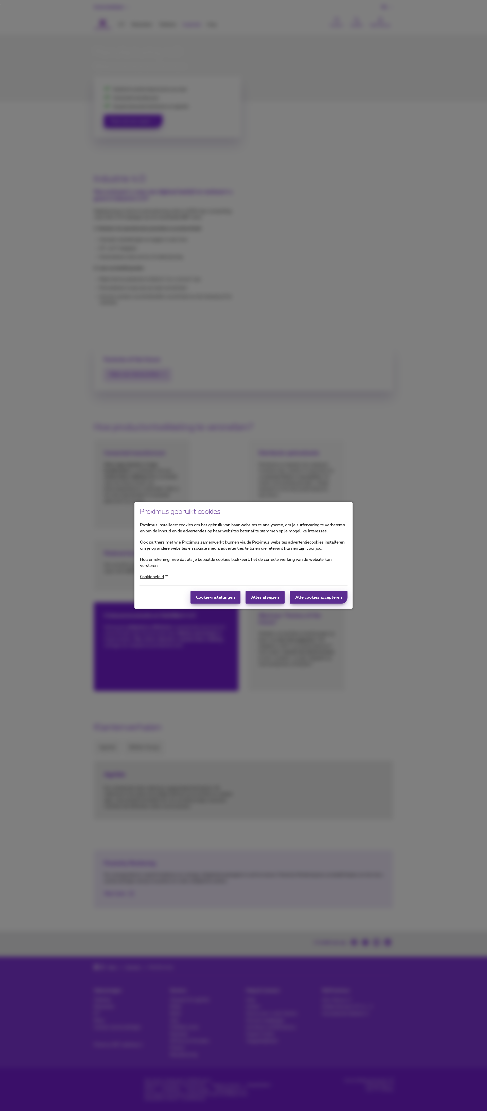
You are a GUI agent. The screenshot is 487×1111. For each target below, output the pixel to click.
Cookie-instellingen (215, 597)
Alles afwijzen (265, 597)
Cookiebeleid (152, 577)
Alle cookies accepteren (318, 597)
